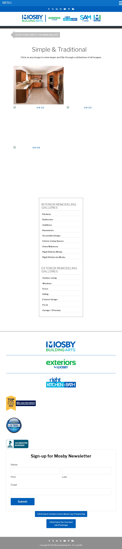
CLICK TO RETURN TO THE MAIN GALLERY (36, 35)
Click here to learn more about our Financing (61, 514)
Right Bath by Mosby (52, 252)
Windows (46, 283)
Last (64, 477)
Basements (48, 230)
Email (14, 484)
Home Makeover (50, 246)
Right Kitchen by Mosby (53, 257)
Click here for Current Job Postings (61, 523)
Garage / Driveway (51, 310)
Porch (45, 305)
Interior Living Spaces (53, 241)
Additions (47, 225)
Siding (45, 294)
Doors (45, 289)
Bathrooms (47, 219)
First (13, 477)
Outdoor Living (49, 278)
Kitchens (46, 214)
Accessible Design (51, 235)
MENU (6, 2)
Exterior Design (50, 299)
